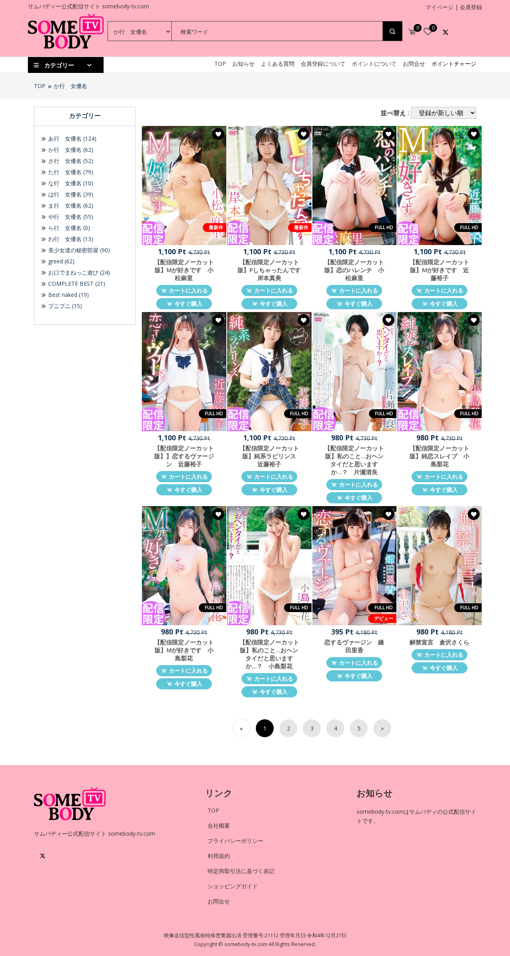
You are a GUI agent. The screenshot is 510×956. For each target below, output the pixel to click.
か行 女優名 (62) (70, 149)
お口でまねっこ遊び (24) (78, 272)
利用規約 (219, 856)
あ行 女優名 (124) (71, 138)
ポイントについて (374, 63)
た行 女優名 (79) (70, 172)
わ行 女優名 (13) (70, 239)
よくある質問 (277, 63)
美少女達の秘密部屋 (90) (78, 250)
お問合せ (414, 63)
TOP (220, 63)
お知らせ (243, 63)
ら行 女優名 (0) (68, 228)
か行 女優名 (70, 86)
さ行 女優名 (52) (70, 161)
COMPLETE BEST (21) (76, 283)
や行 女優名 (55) (70, 216)
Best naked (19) (68, 294)
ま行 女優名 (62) (70, 205)
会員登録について (323, 63)
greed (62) (61, 261)
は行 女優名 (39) (70, 194)
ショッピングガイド (233, 886)
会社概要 (219, 825)
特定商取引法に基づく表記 (241, 871)
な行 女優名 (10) (70, 183)
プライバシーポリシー (235, 840)
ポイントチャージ (454, 63)
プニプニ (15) (64, 306)
